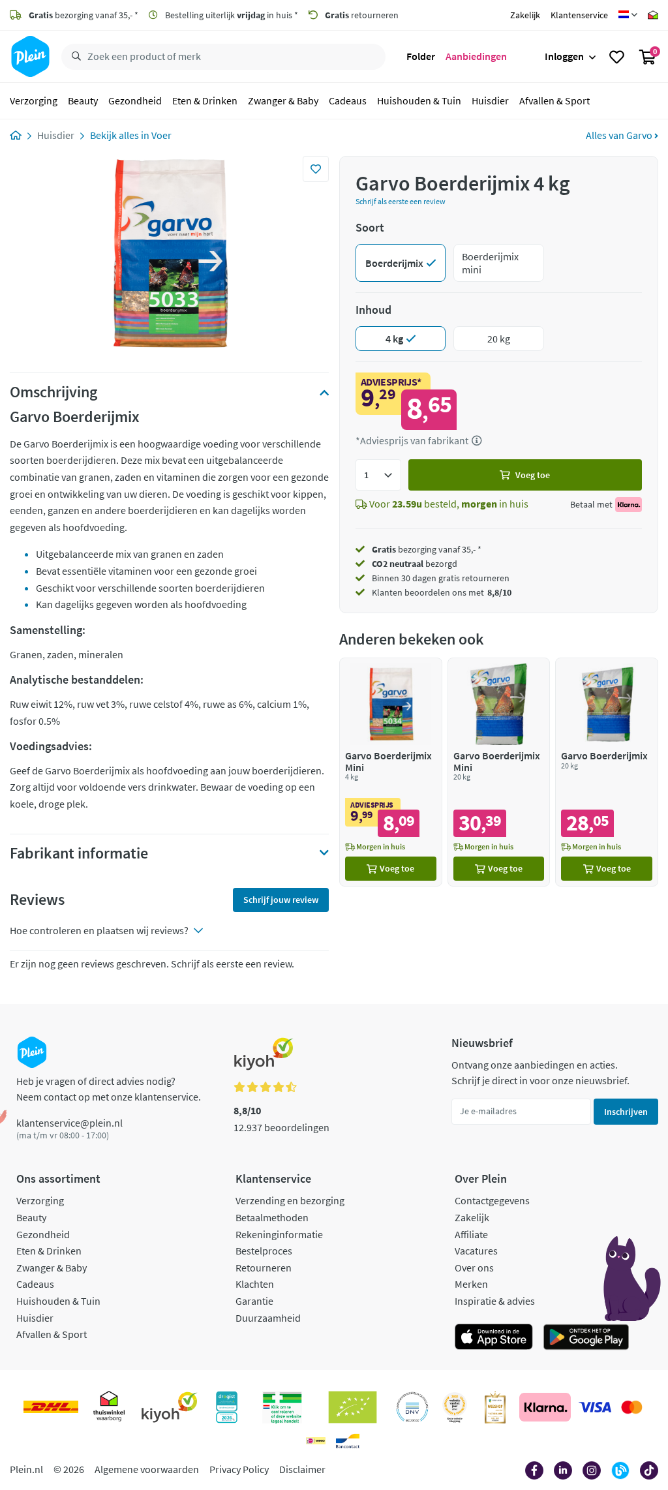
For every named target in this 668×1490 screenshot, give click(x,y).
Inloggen (564, 56)
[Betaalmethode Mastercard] (632, 1407)
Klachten (254, 1283)
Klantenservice (579, 15)
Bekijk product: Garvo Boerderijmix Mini (391, 772)
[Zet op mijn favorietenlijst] (316, 169)
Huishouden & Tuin (419, 100)
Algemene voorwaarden (147, 1469)
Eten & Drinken (204, 100)
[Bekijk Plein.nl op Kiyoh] (170, 1407)
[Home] (16, 135)
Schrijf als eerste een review (401, 201)
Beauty (83, 100)
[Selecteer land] (627, 15)
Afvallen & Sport (554, 100)
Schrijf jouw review (280, 899)
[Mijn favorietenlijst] (616, 56)
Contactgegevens (492, 1200)
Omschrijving (53, 392)
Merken (471, 1283)
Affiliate (471, 1234)
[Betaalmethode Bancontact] (347, 1441)
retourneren (362, 15)
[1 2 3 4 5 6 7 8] (378, 475)
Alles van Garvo (620, 135)
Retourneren (263, 1267)
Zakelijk (525, 15)
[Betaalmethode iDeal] (316, 1441)
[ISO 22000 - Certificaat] (413, 1407)
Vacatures (476, 1250)
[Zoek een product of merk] (73, 57)
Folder (420, 56)
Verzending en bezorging (289, 1200)
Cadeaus (348, 100)
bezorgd (414, 564)
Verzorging (33, 100)
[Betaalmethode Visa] (595, 1407)
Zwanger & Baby (283, 100)
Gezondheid (135, 100)
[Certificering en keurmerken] (352, 1407)
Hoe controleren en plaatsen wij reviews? (99, 930)
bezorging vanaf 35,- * (83, 15)
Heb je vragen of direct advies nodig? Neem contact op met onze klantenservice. (108, 1088)
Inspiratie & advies (495, 1300)
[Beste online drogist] (454, 1407)
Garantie (254, 1300)
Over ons (474, 1267)
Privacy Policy (239, 1469)
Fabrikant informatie (79, 853)
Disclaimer (302, 1469)
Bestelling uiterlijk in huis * (230, 15)
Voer (161, 135)
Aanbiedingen (476, 56)
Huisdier (490, 100)
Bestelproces (263, 1250)
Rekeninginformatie (279, 1234)
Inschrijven (626, 1112)
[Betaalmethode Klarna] (545, 1407)
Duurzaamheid (268, 1317)
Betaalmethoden (272, 1217)
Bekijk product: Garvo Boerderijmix (607, 772)
